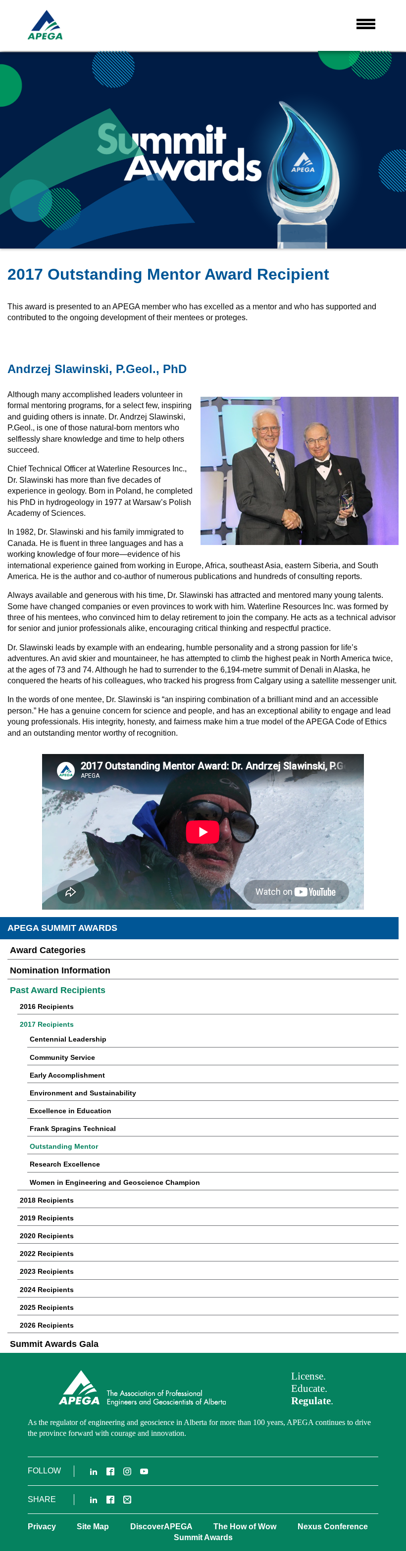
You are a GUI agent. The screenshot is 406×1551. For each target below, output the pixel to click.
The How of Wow (244, 1526)
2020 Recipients (47, 1236)
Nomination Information (60, 970)
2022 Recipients (47, 1254)
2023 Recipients (47, 1271)
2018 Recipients (47, 1200)
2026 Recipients (47, 1325)
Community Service (62, 1057)
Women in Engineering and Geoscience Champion (115, 1182)
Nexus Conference (333, 1526)
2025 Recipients (47, 1307)
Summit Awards (203, 1537)
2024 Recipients (47, 1290)
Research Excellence (65, 1164)
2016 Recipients (47, 1006)
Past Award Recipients (57, 990)
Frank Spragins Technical (73, 1128)
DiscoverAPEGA (161, 1526)
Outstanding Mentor (64, 1146)
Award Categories (48, 950)
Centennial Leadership (68, 1039)
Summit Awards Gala (54, 1344)
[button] (366, 24)
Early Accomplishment (67, 1075)
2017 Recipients (47, 1024)
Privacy (42, 1526)
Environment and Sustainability (83, 1093)
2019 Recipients (47, 1218)
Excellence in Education (70, 1111)
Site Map (93, 1526)
